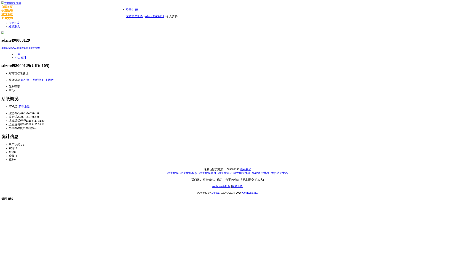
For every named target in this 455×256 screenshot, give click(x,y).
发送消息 (14, 26)
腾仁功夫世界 (279, 173)
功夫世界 (173, 173)
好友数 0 (26, 79)
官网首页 (7, 6)
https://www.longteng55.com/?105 (20, 47)
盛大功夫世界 (241, 173)
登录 (129, 9)
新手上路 (24, 106)
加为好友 (14, 22)
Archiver (217, 186)
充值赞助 (7, 18)
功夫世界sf (224, 173)
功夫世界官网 (207, 173)
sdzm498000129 (154, 16)
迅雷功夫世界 (260, 173)
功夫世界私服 (188, 173)
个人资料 (20, 57)
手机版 (226, 186)
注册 (135, 9)
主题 (17, 53)
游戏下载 (7, 14)
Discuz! (216, 192)
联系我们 (245, 169)
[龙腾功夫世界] (11, 3)
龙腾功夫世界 (134, 16)
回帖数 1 (38, 79)
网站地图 (237, 186)
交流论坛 (7, 10)
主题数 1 (50, 79)
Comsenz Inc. (250, 192)
